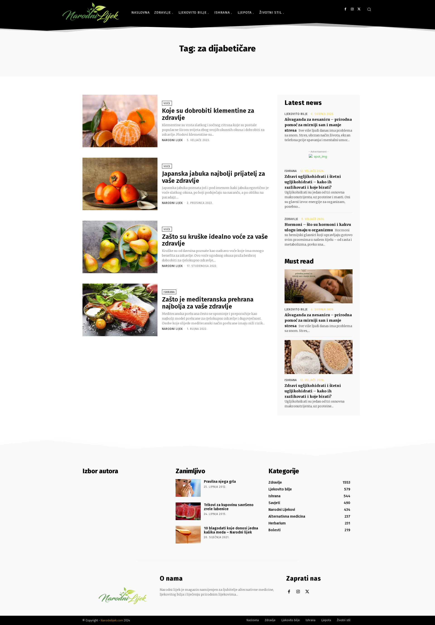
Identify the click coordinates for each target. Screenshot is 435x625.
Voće (167, 103)
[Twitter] (359, 9)
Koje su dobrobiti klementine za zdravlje (208, 114)
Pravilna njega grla (220, 481)
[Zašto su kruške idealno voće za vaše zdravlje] (119, 247)
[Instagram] (352, 9)
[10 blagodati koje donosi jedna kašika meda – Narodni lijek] (188, 534)
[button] (369, 9)
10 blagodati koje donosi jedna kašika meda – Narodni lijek (231, 530)
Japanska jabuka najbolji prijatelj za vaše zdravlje (213, 177)
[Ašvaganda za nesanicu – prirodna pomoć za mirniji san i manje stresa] (319, 286)
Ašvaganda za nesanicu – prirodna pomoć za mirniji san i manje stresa (318, 125)
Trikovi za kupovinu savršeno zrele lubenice (229, 507)
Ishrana (169, 292)
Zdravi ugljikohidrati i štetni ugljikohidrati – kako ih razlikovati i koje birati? (313, 182)
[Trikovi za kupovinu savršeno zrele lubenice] (188, 511)
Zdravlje (291, 219)
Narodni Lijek (172, 140)
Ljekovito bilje (296, 114)
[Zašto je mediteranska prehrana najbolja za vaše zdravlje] (119, 310)
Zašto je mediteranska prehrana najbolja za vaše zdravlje (208, 303)
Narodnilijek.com (112, 620)
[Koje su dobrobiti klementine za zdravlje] (119, 121)
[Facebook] (345, 9)
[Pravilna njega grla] (188, 488)
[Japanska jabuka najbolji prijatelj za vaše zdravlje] (119, 184)
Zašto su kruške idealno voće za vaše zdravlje (215, 240)
